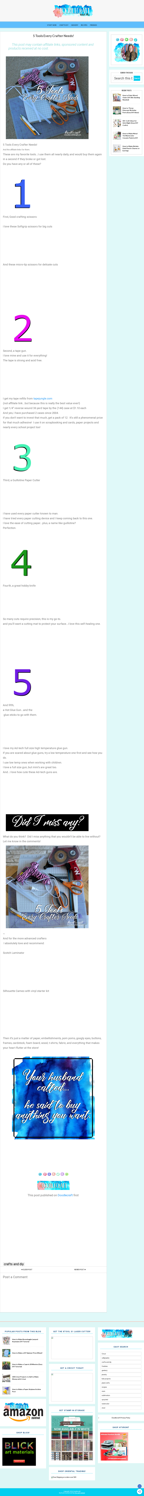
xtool (103, 1408)
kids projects (106, 1379)
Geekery (74, 25)
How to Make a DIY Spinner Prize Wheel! (27, 1353)
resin (103, 1391)
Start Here (52, 25)
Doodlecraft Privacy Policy (121, 1418)
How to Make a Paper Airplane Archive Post (26, 1390)
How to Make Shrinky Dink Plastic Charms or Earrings (131, 148)
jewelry (104, 1374)
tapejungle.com (42, 398)
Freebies (93, 25)
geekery (104, 1370)
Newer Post (79, 1270)
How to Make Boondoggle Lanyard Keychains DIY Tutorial (25, 1340)
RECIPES (84, 25)
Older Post (27, 1270)
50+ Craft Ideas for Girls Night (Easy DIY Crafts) (130, 123)
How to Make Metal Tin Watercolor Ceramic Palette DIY (130, 136)
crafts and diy (14, 1264)
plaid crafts (106, 1383)
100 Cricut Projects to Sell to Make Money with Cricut (25, 1378)
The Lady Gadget (79, 1493)
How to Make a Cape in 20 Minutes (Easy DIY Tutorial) (27, 1365)
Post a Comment (15, 1277)
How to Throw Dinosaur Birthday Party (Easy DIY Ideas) (131, 110)
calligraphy (105, 1358)
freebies (105, 1366)
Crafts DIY (63, 25)
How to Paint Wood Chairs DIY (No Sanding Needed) (131, 97)
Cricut (104, 1354)
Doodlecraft (65, 1195)
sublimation (106, 1395)
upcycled (105, 1399)
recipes (104, 1387)
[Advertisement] (53, 1294)
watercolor (105, 1404)
